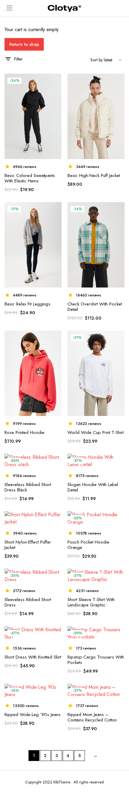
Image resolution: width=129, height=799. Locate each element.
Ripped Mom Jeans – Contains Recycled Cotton (92, 717)
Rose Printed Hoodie (24, 432)
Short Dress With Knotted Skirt (32, 657)
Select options (56, 82)
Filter (18, 59)
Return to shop (24, 44)
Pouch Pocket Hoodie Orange (88, 545)
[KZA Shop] (64, 8)
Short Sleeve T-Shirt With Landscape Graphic (91, 602)
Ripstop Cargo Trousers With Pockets (96, 660)
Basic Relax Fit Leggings (27, 304)
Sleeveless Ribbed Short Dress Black (27, 487)
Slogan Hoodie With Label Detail (93, 487)
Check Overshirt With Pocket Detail (95, 307)
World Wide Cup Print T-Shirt (96, 432)
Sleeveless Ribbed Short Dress (27, 602)
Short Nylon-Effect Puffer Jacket (27, 545)
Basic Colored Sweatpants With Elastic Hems (29, 178)
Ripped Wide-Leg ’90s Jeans (32, 714)
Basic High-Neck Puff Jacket (94, 175)
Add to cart (119, 82)
